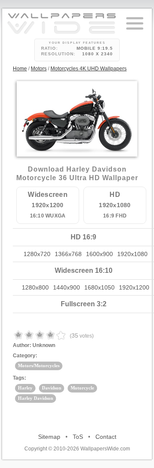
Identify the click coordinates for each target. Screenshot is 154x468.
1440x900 (66, 287)
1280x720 (37, 254)
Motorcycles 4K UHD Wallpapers (88, 69)
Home (20, 69)
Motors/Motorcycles (38, 365)
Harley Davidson (35, 398)
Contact (105, 436)
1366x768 (68, 254)
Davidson (51, 387)
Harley (25, 387)
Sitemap (49, 436)
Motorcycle (82, 387)
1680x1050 (99, 287)
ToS (78, 436)
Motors (39, 69)
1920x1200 (134, 287)
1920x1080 (132, 254)
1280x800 (35, 287)
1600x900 (99, 254)
